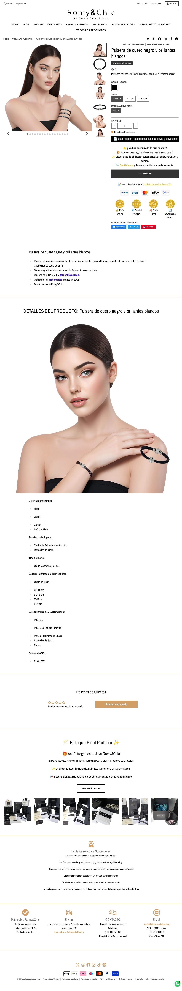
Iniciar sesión (142, 3)
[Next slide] (86, 133)
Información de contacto (155, 979)
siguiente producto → (159, 44)
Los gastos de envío (137, 73)
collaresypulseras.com (31, 979)
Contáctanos (126, 165)
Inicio (6, 39)
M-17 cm (130, 98)
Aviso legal (139, 979)
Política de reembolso (70, 979)
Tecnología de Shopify (51, 979)
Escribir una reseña (116, 704)
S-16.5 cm (117, 98)
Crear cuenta (156, 3)
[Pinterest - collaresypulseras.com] (176, 39)
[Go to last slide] (8, 133)
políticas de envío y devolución (158, 184)
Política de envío (125, 979)
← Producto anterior (132, 44)
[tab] (27, 134)
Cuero (116, 110)
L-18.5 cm (143, 98)
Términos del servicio (108, 979)
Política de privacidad (89, 979)
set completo (55, 279)
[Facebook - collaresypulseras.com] (159, 39)
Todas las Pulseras (22, 39)
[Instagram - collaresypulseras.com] (165, 39)
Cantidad (116, 121)
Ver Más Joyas (91, 788)
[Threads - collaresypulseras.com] (154, 39)
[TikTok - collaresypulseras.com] (171, 39)
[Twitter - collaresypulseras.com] (148, 39)
